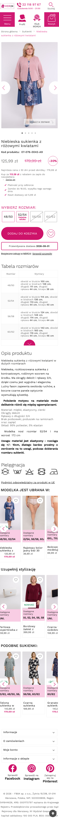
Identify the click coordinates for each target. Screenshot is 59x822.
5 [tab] (35, 133)
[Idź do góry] (53, 813)
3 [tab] (28, 133)
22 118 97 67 (31, 4)
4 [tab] (32, 133)
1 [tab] (22, 133)
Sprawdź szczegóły (42, 253)
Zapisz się (10, 180)
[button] (3, 529)
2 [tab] (25, 133)
